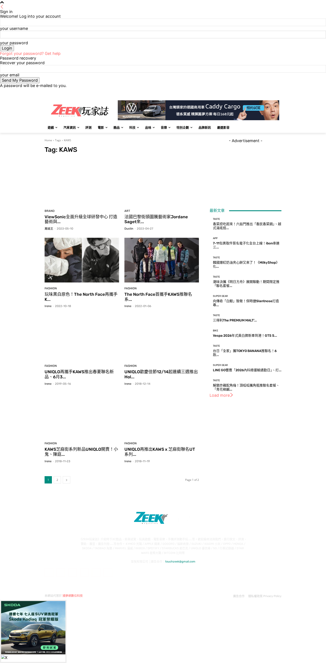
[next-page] (66, 479)
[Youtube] (278, 91)
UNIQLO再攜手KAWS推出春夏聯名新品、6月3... (79, 374)
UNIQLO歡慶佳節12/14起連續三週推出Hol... (161, 374)
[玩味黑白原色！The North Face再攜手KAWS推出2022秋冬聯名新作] (82, 260)
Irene (48, 306)
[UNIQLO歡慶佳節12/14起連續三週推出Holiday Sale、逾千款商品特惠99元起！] (161, 337)
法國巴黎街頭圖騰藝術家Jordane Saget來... (156, 219)
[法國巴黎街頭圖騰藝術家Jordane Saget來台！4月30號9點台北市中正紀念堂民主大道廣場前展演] (161, 182)
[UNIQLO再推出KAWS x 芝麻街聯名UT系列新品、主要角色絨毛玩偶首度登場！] (161, 415)
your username (14, 28)
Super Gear (220, 296)
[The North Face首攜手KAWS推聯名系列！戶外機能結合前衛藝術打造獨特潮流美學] (161, 260)
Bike (215, 330)
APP (215, 238)
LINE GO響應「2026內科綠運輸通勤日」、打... (247, 370)
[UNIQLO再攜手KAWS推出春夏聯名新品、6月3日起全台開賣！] (82, 337)
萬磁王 (49, 228)
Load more (220, 395)
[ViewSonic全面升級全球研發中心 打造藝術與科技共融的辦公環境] (82, 182)
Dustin (128, 228)
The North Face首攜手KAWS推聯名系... (158, 297)
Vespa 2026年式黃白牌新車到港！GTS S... (245, 336)
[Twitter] (266, 91)
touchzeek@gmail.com (180, 561)
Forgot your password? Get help (30, 53)
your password (14, 43)
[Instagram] (260, 91)
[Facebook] (254, 91)
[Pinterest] (84, 572)
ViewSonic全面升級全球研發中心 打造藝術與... (81, 219)
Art (127, 210)
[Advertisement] (245, 170)
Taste (216, 219)
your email (9, 75)
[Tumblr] (96, 572)
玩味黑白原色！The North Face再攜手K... (81, 297)
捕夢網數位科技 (73, 595)
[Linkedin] (72, 572)
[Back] (2, 7)
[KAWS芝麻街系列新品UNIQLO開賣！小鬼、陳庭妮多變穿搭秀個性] (82, 415)
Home (48, 140)
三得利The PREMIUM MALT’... (235, 320)
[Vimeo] (272, 91)
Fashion (51, 288)
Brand (50, 210)
